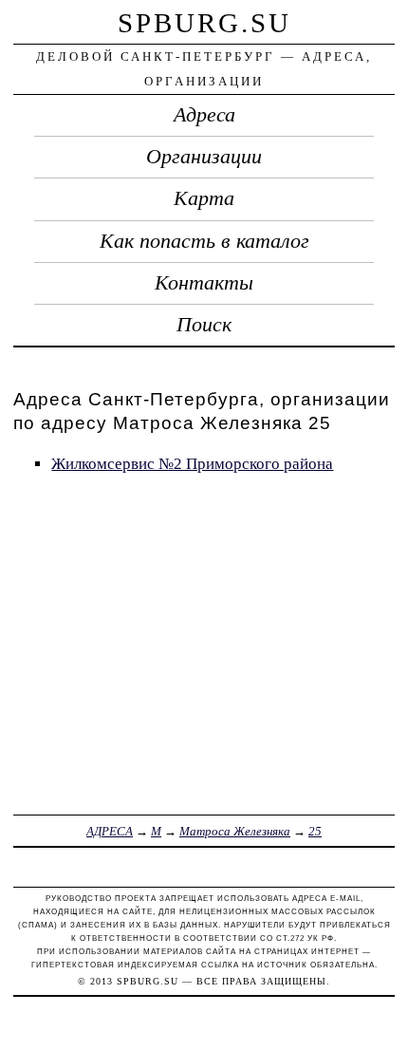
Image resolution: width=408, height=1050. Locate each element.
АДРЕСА (109, 831)
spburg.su (204, 23)
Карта (204, 198)
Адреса (204, 114)
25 (315, 831)
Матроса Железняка (234, 831)
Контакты (204, 283)
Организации (204, 156)
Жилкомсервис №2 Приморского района (192, 464)
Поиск (204, 324)
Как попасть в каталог (204, 241)
